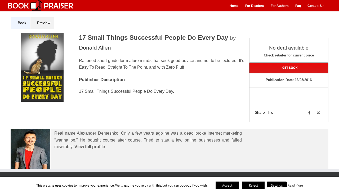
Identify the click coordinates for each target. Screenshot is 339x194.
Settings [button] (277, 185)
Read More (295, 185)
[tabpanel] (129, 70)
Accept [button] (227, 185)
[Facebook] (309, 112)
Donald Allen (95, 48)
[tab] (20, 23)
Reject (253, 185)
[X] (318, 112)
